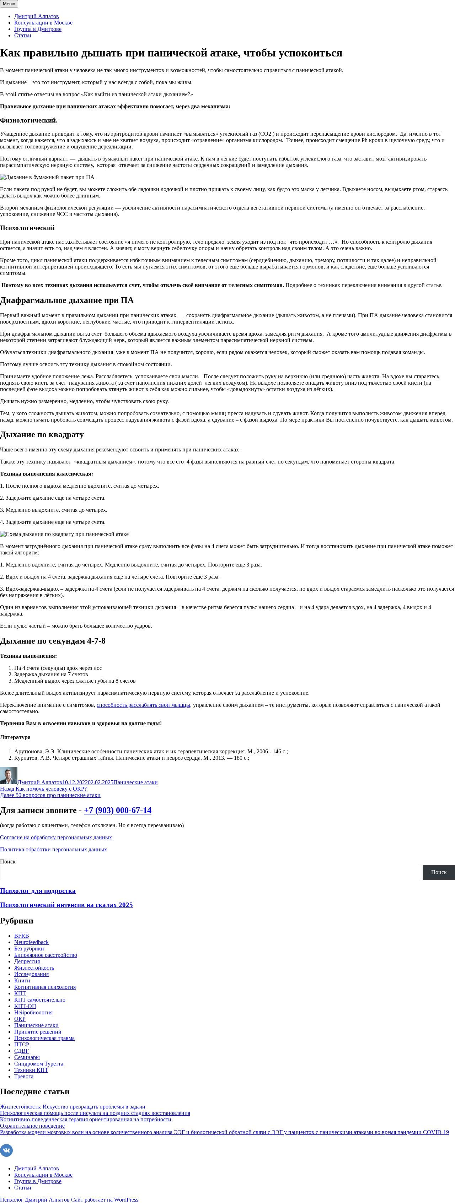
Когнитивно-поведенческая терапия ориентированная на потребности (85, 1119)
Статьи (22, 35)
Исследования (31, 974)
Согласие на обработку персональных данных (56, 837)
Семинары (27, 1057)
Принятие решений (37, 1032)
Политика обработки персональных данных (53, 849)
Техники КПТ (31, 1070)
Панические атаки (135, 782)
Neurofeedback (31, 942)
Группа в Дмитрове (37, 29)
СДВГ (21, 1051)
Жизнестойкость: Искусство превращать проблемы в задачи (72, 1107)
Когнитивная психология (45, 987)
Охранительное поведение (32, 1126)
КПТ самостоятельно (39, 1000)
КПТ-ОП (25, 1006)
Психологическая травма (44, 1038)
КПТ (20, 993)
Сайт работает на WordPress (104, 1200)
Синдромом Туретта (38, 1064)
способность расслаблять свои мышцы (143, 705)
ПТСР (21, 1044)
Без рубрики (29, 948)
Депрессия (27, 961)
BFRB (21, 936)
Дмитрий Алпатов (36, 16)
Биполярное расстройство (45, 955)
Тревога (23, 1076)
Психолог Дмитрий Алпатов (35, 1200)
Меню (9, 3)
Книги (22, 980)
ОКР (20, 1019)
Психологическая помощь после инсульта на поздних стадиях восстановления (95, 1113)
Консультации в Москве (43, 23)
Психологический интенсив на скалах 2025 (66, 905)
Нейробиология (33, 1012)
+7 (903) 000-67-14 (117, 810)
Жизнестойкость (34, 968)
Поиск (8, 861)
